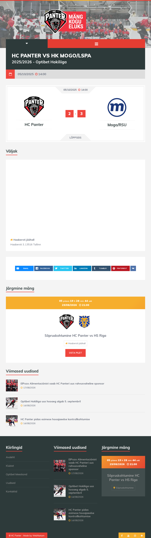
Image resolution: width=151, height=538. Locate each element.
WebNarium (38, 535)
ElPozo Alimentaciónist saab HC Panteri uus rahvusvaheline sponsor (62, 383)
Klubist (10, 465)
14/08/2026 (29, 405)
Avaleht (10, 457)
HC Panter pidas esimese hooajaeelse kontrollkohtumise (55, 419)
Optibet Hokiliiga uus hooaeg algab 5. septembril (51, 401)
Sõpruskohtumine (125, 487)
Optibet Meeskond (16, 474)
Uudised (10, 483)
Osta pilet (75, 353)
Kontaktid (11, 491)
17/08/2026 (29, 387)
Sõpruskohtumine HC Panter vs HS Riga (75, 336)
